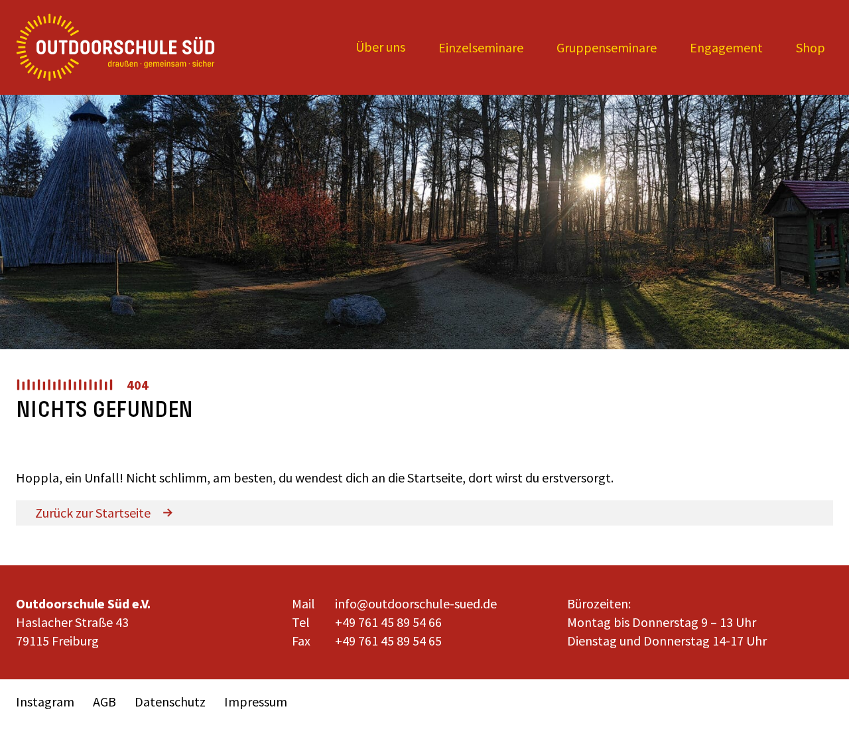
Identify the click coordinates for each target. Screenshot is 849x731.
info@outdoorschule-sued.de (416, 603)
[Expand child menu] (380, 47)
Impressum (255, 701)
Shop (810, 47)
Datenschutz (170, 701)
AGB (104, 701)
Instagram (45, 701)
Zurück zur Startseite (93, 512)
